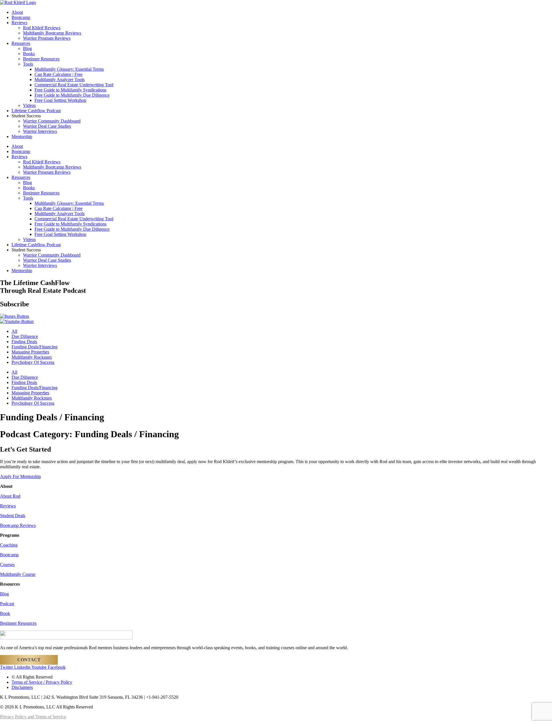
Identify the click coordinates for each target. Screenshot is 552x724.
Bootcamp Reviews (18, 525)
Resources (21, 43)
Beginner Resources (41, 58)
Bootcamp (21, 17)
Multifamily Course (17, 574)
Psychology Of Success (33, 362)
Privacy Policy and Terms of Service (33, 716)
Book (5, 613)
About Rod (10, 496)
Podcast (7, 603)
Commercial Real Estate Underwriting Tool (73, 84)
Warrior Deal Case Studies (47, 126)
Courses (7, 564)
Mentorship (22, 136)
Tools (28, 64)
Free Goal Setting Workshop (60, 100)
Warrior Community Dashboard (51, 121)
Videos (29, 105)
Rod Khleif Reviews (41, 27)
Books (29, 53)
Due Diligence (25, 336)
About (17, 12)
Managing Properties (30, 351)
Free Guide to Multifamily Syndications (70, 89)
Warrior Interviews (40, 131)
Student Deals (12, 515)
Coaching (9, 544)
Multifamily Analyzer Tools (59, 79)
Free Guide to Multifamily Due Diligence (72, 95)
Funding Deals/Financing (34, 346)
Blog (27, 48)
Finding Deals (24, 341)
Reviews (19, 22)
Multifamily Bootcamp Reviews (52, 32)
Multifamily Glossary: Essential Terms (69, 69)
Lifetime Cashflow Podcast (36, 110)
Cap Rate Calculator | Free (58, 74)
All (14, 331)
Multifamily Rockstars (32, 357)
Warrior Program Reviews (46, 38)
